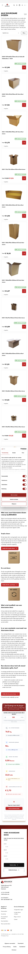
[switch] (24, 480)
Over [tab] (23, 452)
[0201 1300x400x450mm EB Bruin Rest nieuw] (14, 342)
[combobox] (11, 33)
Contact (15, 919)
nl (24, 5)
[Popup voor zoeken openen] (14, 5)
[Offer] (22, 5)
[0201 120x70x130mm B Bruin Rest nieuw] (14, 307)
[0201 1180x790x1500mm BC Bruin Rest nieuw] (14, 231)
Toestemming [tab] (5, 452)
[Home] (8, 5)
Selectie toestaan (14, 499)
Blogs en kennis (17, 916)
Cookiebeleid (22, 946)
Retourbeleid (20, 943)
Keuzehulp (3, 914)
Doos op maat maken (5, 923)
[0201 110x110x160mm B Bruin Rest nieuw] (14, 158)
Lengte (5, 843)
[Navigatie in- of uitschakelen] (2, 5)
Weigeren (14, 503)
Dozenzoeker (4, 911)
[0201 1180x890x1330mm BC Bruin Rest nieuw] (14, 269)
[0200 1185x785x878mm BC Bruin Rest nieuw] (14, 83)
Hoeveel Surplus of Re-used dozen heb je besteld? (14, 713)
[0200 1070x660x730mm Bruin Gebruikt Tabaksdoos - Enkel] (14, 45)
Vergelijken (6, 71)
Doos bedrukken (4, 921)
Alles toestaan (14, 495)
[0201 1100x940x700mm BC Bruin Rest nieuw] (14, 121)
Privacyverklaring (6, 946)
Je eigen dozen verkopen (17, 913)
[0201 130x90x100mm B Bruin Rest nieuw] (14, 416)
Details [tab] (14, 452)
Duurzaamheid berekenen (4, 917)
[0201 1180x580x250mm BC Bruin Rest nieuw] (14, 194)
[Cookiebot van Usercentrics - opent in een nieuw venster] (20, 449)
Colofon (15, 946)
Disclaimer (14, 950)
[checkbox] (2, 71)
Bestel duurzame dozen (14, 808)
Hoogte (5, 856)
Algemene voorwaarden (10, 943)
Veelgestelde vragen (18, 909)
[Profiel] (17, 5)
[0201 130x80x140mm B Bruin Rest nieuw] (14, 380)
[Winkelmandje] (19, 5)
